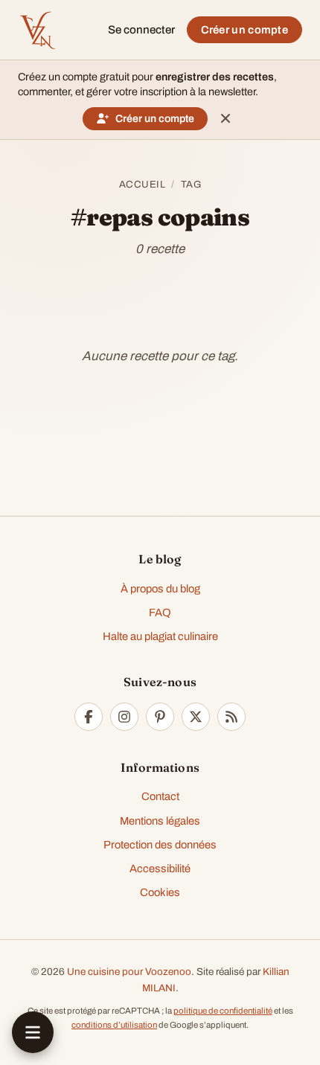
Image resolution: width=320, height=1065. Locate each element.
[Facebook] (88, 717)
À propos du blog (160, 589)
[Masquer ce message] (225, 118)
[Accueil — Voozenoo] (37, 29)
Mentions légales (160, 821)
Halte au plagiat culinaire (160, 636)
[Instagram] (124, 717)
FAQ (160, 612)
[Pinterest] (160, 717)
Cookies (160, 892)
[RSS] (231, 717)
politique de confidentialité (222, 1010)
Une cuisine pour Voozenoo (129, 971)
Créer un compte (244, 30)
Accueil (142, 184)
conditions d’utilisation (114, 1024)
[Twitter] (196, 717)
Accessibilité (160, 868)
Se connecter (141, 30)
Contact (160, 796)
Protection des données (160, 845)
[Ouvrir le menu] (33, 1032)
